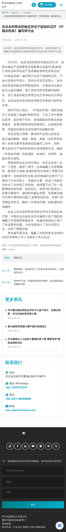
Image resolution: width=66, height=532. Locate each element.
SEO (33, 527)
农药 (41, 62)
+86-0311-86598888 (18, 399)
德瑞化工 (18, 257)
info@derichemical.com (20, 410)
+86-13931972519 (16, 387)
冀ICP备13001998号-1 (14, 520)
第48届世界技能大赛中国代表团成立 (27, 326)
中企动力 (17, 527)
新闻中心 (15, 13)
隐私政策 (40, 527)
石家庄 (26, 527)
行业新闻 (27, 13)
